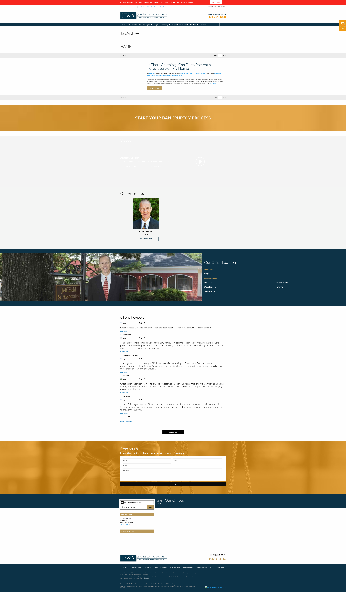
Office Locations (202, 568)
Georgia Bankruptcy (186, 73)
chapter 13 (217, 73)
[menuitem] (123, 24)
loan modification (165, 75)
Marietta (165, 7)
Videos (223, 6)
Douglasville (141, 7)
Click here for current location (132, 502)
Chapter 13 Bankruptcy (179, 25)
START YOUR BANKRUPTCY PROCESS (173, 117)
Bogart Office (126, 515)
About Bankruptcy (144, 25)
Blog (219, 6)
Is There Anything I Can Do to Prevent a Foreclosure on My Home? (179, 66)
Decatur (135, 7)
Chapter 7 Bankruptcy (161, 25)
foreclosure (151, 75)
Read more (124, 331)
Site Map (146, 578)
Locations (193, 25)
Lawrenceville (158, 7)
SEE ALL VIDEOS (157, 166)
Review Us (173, 432)
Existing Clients (212, 6)
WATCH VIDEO (131, 166)
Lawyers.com (132, 581)
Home (124, 25)
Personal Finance (199, 73)
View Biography (146, 239)
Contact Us (216, 2)
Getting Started (188, 568)
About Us (124, 568)
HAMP (158, 75)
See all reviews (126, 422)
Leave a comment (177, 75)
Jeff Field (152, 73)
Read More (212, 83)
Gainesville (150, 7)
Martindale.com (140, 581)
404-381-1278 (217, 16)
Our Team (131, 25)
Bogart (129, 7)
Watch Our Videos (136, 568)
